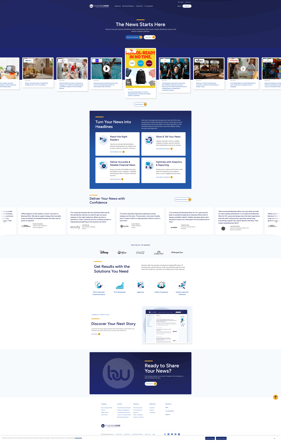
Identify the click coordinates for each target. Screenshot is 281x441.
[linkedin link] (168, 434)
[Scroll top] (275, 397)
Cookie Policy (78, 438)
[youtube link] (172, 434)
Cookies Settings (210, 438)
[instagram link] (179, 434)
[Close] (274, 438)
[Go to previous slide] (4, 221)
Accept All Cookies (221, 438)
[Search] (179, 2)
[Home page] (99, 6)
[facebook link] (175, 434)
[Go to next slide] (276, 221)
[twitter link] (165, 434)
